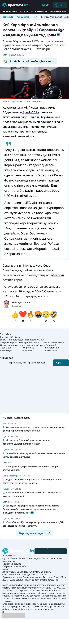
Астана (14, 566)
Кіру (62, 5)
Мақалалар (8, 560)
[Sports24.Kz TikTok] (57, 551)
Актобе (22, 566)
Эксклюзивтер (39, 11)
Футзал (6, 558)
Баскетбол (24, 558)
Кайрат (6, 566)
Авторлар (48, 577)
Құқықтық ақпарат (12, 577)
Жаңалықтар (23, 16)
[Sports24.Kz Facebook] (37, 551)
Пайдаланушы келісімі (35, 574)
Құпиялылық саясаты (40, 571)
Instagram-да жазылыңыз (52, 349)
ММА (35, 16)
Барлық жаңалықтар (32, 533)
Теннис (14, 558)
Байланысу (22, 571)
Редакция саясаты (32, 577)
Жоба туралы (9, 571)
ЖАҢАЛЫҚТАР (9, 11)
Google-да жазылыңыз (6, 349)
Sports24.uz (60, 577)
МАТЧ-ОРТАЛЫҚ (58, 11)
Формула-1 (35, 558)
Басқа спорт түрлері (52, 558)
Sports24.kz (8, 16)
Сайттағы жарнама (12, 574)
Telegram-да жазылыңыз (27, 349)
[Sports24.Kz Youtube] (50, 551)
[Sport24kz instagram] (63, 551)
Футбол (24, 11)
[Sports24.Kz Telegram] (44, 551)
